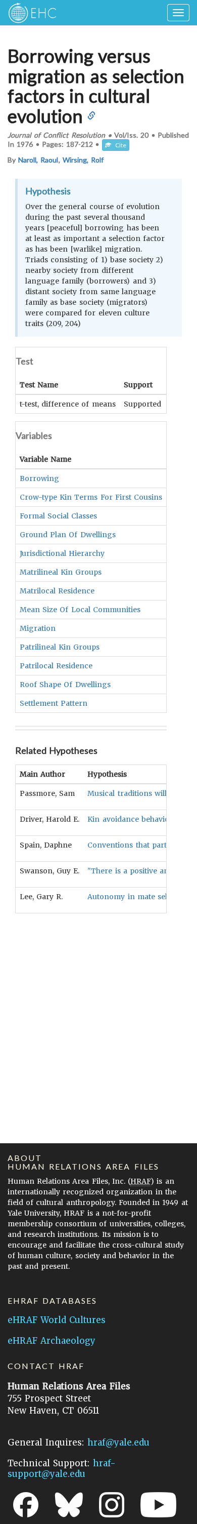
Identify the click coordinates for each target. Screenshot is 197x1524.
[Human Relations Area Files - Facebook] (26, 1505)
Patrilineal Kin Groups (60, 647)
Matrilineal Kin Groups (61, 572)
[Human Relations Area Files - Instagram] (111, 1505)
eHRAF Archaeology (51, 1340)
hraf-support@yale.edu (62, 1468)
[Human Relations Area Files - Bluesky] (69, 1505)
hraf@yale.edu (118, 1442)
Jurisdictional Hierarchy (62, 553)
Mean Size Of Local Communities (80, 609)
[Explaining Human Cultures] (29, 12)
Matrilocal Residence (57, 590)
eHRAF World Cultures (57, 1320)
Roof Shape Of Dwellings (65, 684)
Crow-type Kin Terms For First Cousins (91, 497)
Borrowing (39, 478)
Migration (38, 628)
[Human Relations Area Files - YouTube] (158, 1505)
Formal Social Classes (58, 515)
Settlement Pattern (53, 703)
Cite (118, 145)
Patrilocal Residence (56, 665)
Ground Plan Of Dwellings (68, 534)
